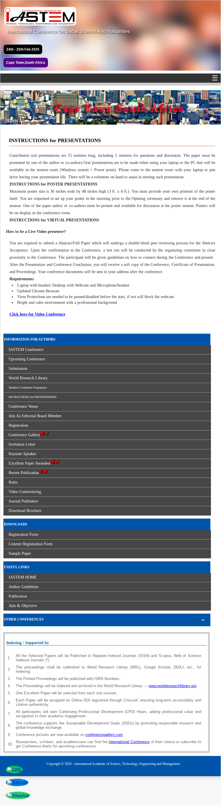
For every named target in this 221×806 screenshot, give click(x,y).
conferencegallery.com (104, 734)
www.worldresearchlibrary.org (172, 686)
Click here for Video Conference (37, 314)
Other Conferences (24, 619)
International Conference (129, 742)
